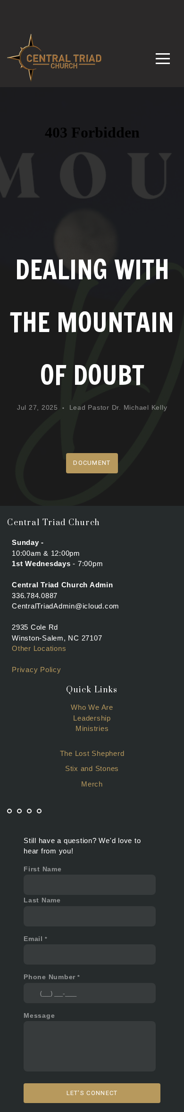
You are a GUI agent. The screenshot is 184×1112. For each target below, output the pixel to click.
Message (39, 1015)
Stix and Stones (92, 768)
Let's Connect (92, 1092)
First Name (43, 869)
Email (33, 938)
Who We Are (92, 707)
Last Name (42, 900)
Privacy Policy (36, 670)
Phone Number (49, 977)
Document (91, 462)
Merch (92, 784)
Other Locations (39, 648)
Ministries (92, 728)
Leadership (92, 718)
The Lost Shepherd (92, 753)
